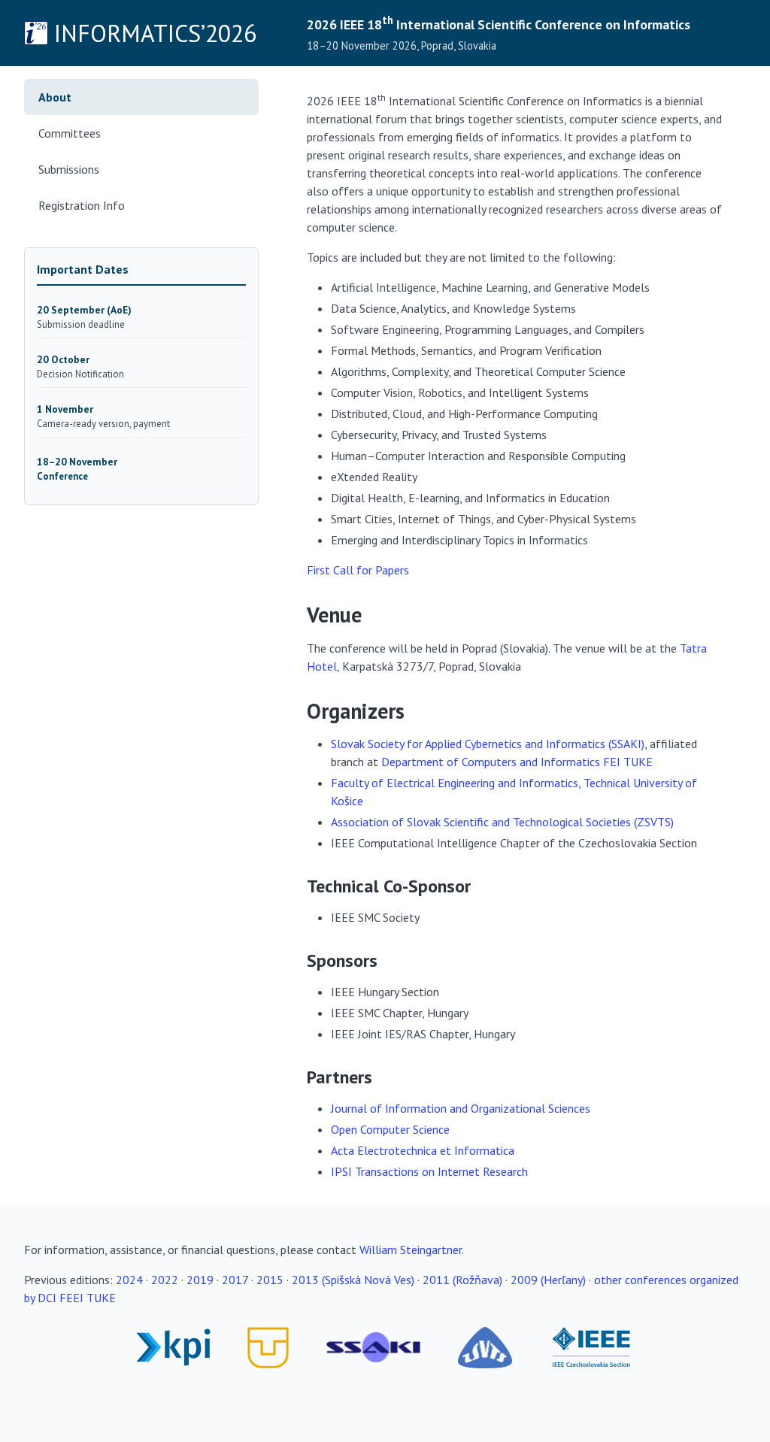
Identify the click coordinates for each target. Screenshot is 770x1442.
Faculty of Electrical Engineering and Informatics (454, 782)
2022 (164, 1279)
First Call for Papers (358, 569)
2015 (269, 1279)
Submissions (68, 169)
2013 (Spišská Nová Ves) (353, 1279)
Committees (69, 133)
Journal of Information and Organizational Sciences (460, 1108)
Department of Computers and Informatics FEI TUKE (517, 761)
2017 (235, 1279)
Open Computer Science (390, 1129)
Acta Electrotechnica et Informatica (422, 1150)
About (54, 97)
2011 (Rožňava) (462, 1279)
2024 (129, 1279)
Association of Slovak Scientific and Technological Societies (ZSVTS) (502, 821)
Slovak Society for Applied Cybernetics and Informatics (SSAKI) (487, 743)
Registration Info (81, 205)
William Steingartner (410, 1249)
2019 (200, 1279)
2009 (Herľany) (548, 1279)
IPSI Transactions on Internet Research (429, 1171)
